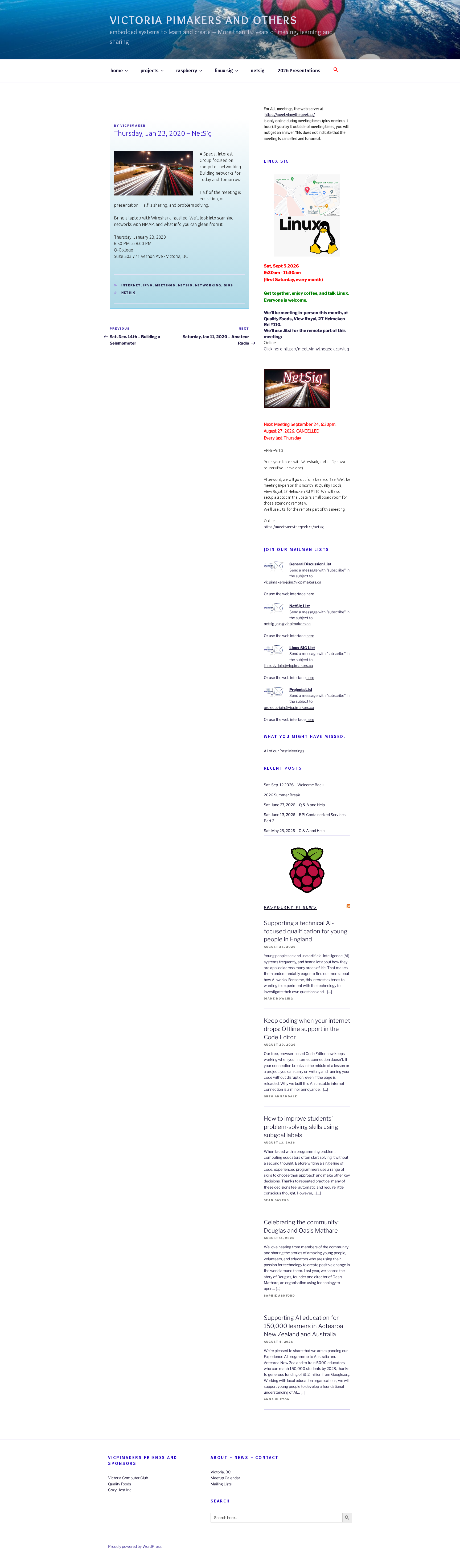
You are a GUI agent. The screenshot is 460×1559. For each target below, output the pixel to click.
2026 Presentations (299, 71)
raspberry (186, 71)
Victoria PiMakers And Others (203, 20)
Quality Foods (119, 1484)
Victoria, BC (221, 1472)
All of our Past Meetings (284, 751)
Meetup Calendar (225, 1478)
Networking (208, 285)
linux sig (224, 71)
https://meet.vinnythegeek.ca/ (290, 115)
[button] (335, 70)
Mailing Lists (221, 1484)
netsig (258, 71)
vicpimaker (133, 125)
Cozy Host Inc (120, 1490)
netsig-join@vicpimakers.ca (287, 623)
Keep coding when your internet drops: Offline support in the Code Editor (307, 1029)
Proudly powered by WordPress (135, 1546)
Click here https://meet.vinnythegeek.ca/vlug (306, 348)
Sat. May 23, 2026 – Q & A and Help (294, 830)
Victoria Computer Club (128, 1478)
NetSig (185, 285)
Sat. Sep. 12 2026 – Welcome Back (294, 784)
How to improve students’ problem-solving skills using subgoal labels (301, 1126)
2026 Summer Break (282, 795)
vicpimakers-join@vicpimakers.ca (292, 582)
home (116, 71)
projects (149, 71)
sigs (228, 285)
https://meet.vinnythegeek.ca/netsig (294, 527)
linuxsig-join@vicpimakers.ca (288, 665)
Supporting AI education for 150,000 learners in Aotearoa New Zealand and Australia (303, 1326)
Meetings (165, 285)
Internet (131, 285)
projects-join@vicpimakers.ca (289, 707)
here (310, 593)
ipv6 (148, 285)
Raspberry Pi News (290, 907)
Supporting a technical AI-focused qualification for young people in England (305, 931)
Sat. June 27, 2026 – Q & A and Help (294, 804)
